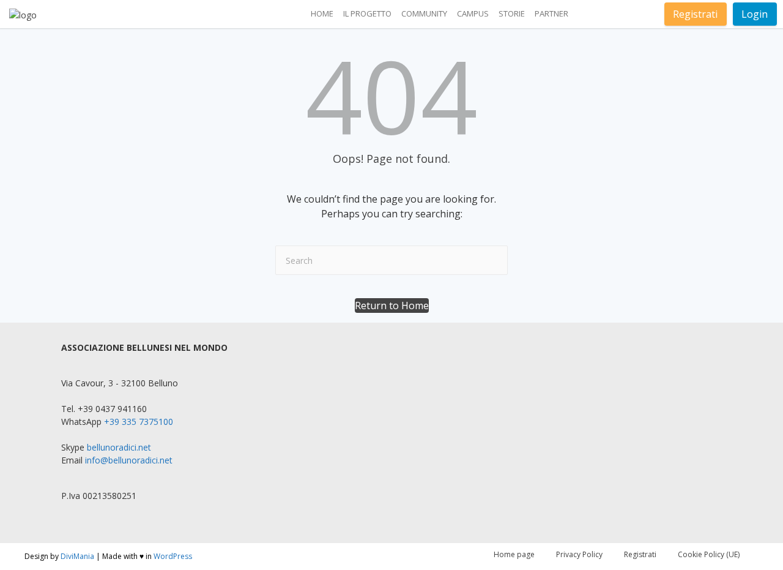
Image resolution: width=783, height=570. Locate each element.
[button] (392, 305)
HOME (322, 13)
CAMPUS (473, 13)
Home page (514, 554)
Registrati (695, 14)
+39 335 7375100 (138, 421)
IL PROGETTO (367, 13)
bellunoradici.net (119, 447)
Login (754, 14)
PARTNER (551, 13)
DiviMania (77, 556)
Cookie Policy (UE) (709, 554)
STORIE (512, 13)
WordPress (173, 556)
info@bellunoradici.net (129, 460)
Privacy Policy (579, 554)
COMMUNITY (424, 13)
